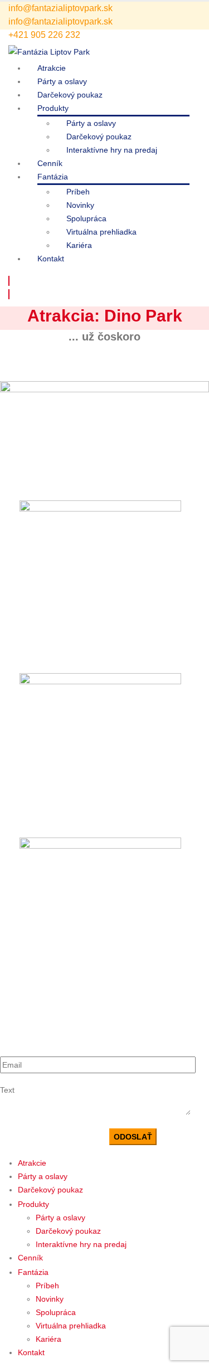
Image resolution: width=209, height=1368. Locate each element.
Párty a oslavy (62, 81)
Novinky (80, 205)
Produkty (53, 108)
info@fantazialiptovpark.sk (60, 8)
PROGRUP (98, 793)
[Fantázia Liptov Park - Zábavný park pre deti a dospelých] (49, 51)
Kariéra (79, 245)
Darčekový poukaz (70, 94)
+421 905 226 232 (44, 35)
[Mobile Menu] (8, 281)
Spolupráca (86, 218)
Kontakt (50, 258)
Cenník (49, 163)
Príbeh (78, 191)
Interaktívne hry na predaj (111, 149)
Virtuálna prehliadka (101, 231)
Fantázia (52, 176)
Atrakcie (51, 68)
